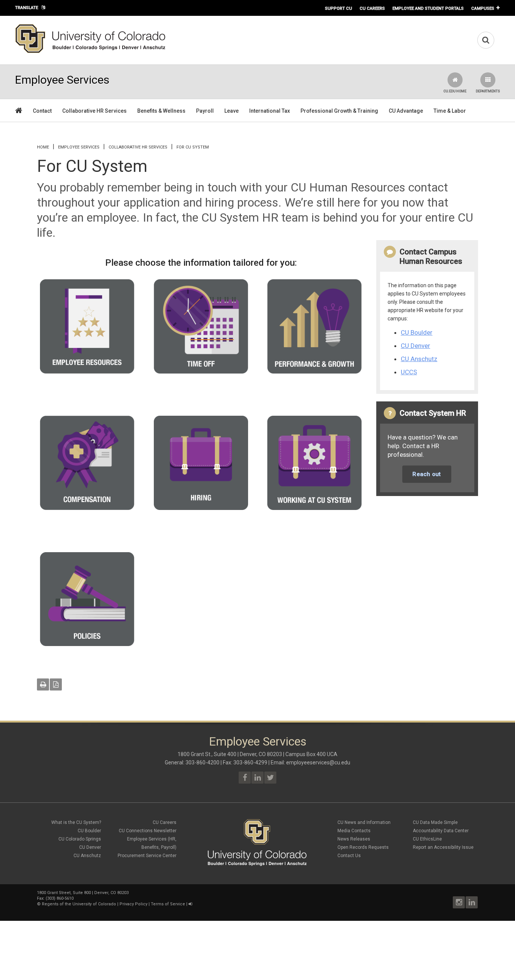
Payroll (205, 111)
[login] (190, 904)
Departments (488, 91)
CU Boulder (416, 332)
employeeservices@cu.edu (318, 762)
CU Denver (415, 345)
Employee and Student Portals (428, 8)
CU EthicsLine (427, 839)
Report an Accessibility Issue (443, 847)
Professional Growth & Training (339, 111)
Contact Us (349, 855)
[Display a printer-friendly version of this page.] (43, 684)
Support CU (338, 8)
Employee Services (79, 147)
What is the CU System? (76, 822)
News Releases (353, 839)
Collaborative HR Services (94, 111)
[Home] (90, 51)
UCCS (409, 372)
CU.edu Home (454, 91)
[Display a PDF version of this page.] (56, 684)
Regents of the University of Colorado (79, 904)
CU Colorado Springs (79, 839)
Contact (42, 111)
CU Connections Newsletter (147, 830)
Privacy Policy (133, 904)
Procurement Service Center (147, 855)
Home (43, 147)
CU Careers (372, 8)
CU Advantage (406, 111)
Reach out (426, 474)
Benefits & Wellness (161, 111)
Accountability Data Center (441, 830)
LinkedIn (472, 902)
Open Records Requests (363, 847)
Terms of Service (168, 904)
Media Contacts (354, 830)
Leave (231, 111)
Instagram (459, 902)
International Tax (269, 111)
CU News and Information (364, 822)
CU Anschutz (419, 359)
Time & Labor (450, 111)
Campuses (482, 8)
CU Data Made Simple (435, 822)
